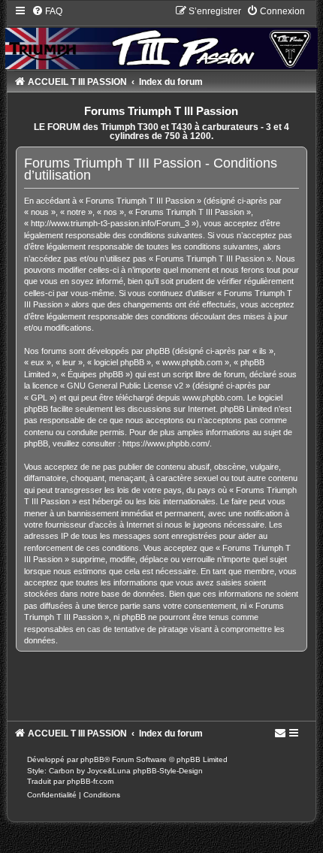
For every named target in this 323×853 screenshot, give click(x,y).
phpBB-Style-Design (168, 771)
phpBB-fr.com (90, 781)
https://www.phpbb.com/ (166, 443)
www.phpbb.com (213, 397)
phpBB (92, 759)
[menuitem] (47, 11)
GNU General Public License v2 (125, 385)
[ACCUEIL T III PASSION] (161, 37)
